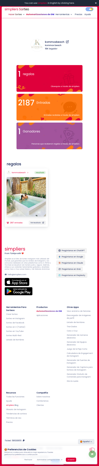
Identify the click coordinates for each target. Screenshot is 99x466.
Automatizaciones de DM (40, 14)
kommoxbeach (55, 42)
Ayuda (87, 14)
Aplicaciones (42, 315)
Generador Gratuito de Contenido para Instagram (79, 375)
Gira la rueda (72, 381)
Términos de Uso (13, 418)
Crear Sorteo (12, 314)
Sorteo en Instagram (15, 318)
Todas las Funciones (15, 396)
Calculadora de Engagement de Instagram (80, 354)
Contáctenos (42, 401)
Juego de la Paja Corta (77, 349)
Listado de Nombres (15, 339)
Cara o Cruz (72, 331)
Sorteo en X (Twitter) (15, 327)
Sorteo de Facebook (15, 322)
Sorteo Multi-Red (13, 335)
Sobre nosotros (43, 396)
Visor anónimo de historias (78, 311)
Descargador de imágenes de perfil (79, 316)
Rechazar (28, 460)
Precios (78, 14)
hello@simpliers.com (17, 274)
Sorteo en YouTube (15, 331)
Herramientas (62, 14)
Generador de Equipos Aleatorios (76, 343)
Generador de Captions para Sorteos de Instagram (79, 368)
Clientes (40, 405)
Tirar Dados (72, 326)
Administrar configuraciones (48, 460)
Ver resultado (35, 223)
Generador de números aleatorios (77, 336)
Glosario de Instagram (16, 409)
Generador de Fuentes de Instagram (78, 361)
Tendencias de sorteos (16, 413)
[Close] (96, 3)
